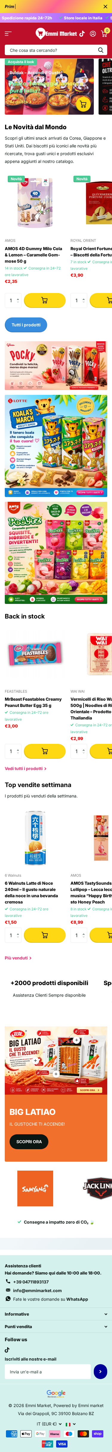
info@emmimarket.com (37, 1290)
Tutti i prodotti (8, 33)
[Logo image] (35, 1188)
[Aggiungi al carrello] (45, 300)
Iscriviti (100, 1371)
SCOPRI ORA (29, 1141)
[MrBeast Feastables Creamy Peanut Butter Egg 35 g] (35, 654)
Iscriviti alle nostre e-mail (30, 1358)
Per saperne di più (76, 1040)
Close (105, 6)
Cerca (100, 50)
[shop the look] (83, 104)
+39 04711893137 (31, 1281)
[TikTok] (7, 1350)
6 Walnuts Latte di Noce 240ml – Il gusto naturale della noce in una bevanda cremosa (31, 892)
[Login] (93, 34)
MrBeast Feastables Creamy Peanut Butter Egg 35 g (33, 702)
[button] (19, 295)
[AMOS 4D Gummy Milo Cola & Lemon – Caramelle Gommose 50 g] (35, 203)
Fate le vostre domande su (50, 1299)
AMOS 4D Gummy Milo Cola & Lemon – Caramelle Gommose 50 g (33, 255)
